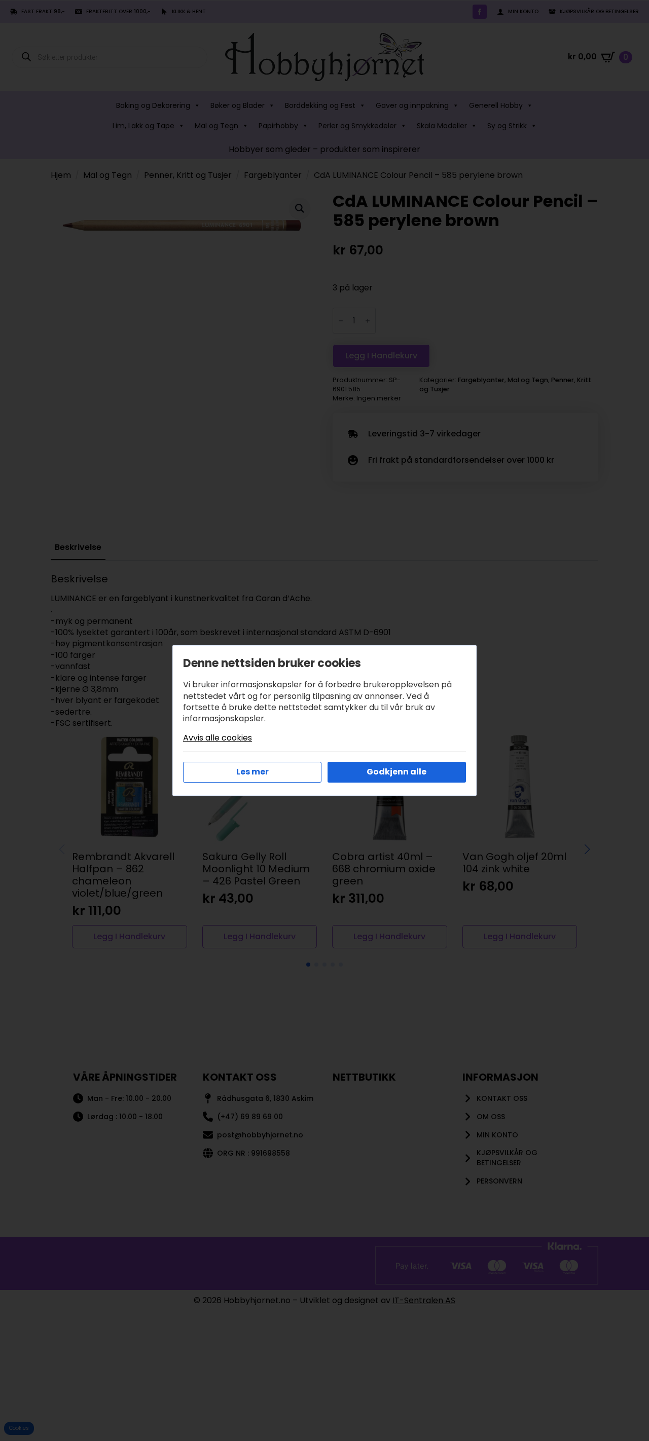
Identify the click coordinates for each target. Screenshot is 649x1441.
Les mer (252, 772)
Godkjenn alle (396, 772)
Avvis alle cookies (217, 738)
